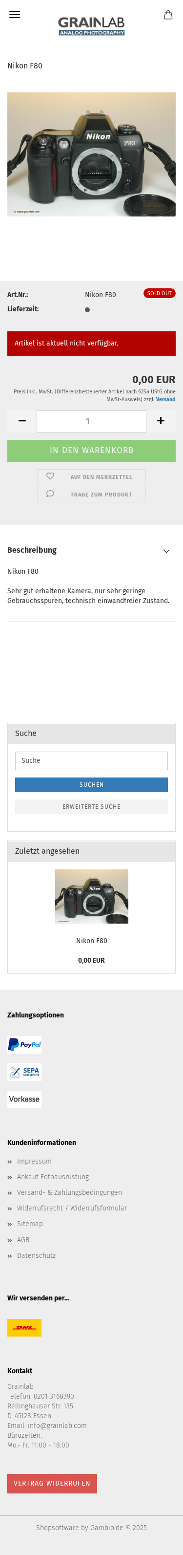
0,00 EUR (91, 960)
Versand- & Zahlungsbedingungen (69, 1192)
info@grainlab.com (57, 1426)
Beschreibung (32, 550)
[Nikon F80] (91, 153)
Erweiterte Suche (91, 806)
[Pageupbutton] (156, 1540)
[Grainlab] (91, 24)
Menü (14, 14)
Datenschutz (36, 1256)
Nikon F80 (91, 941)
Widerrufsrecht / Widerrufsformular (72, 1208)
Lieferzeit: (23, 309)
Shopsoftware (57, 1528)
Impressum (34, 1161)
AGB (23, 1240)
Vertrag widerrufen (52, 1483)
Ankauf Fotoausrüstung (53, 1177)
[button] (22, 421)
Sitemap (30, 1224)
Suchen (92, 784)
